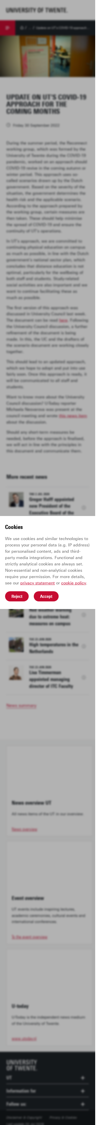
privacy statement (37, 583)
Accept (46, 596)
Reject (16, 596)
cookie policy (73, 583)
